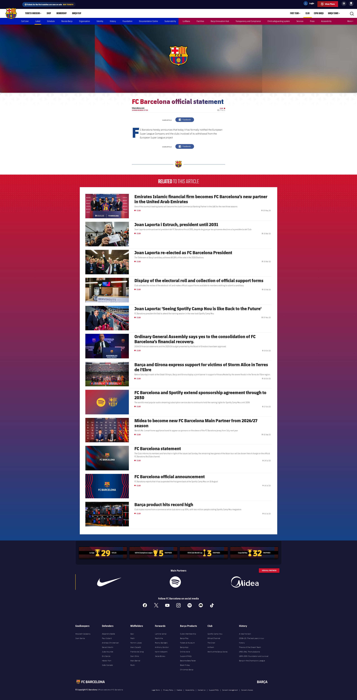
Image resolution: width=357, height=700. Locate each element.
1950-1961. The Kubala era (249, 652)
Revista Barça (66, 21)
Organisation (84, 21)
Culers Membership (188, 634)
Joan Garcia (80, 638)
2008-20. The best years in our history (251, 640)
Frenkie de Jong (136, 652)
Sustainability (170, 21)
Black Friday (185, 665)
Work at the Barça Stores (218, 652)
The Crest (211, 643)
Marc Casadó (135, 647)
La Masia (186, 21)
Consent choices (247, 690)
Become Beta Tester (188, 660)
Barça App (184, 647)
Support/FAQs (186, 656)
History (113, 21)
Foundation (127, 21)
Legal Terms (156, 690)
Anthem (211, 647)
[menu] (351, 3)
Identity (100, 21)
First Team (294, 13)
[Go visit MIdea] (244, 582)
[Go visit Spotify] (175, 582)
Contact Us (202, 690)
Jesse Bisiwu (160, 656)
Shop (49, 13)
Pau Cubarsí (107, 638)
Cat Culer (25, 21)
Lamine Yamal (160, 634)
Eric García (106, 656)
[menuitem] (351, 3)
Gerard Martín (107, 647)
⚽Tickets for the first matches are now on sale (49, 4)
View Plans (330, 4)
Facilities (200, 21)
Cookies (179, 690)
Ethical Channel (214, 638)
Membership (61, 13)
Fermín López (136, 643)
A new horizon (245, 634)
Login (310, 4)
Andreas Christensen (110, 643)
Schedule (51, 21)
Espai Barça (319, 13)
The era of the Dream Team (250, 647)
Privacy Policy (168, 690)
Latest (37, 21)
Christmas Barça (186, 669)
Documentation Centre (148, 21)
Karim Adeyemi (161, 652)
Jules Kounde (107, 652)
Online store (185, 652)
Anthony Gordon (162, 647)
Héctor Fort (106, 660)
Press (312, 21)
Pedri (132, 638)
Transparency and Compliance (248, 21)
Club (307, 13)
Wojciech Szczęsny (83, 634)
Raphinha (159, 638)
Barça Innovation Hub (220, 21)
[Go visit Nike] (109, 582)
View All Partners (269, 570)
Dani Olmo (134, 656)
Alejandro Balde (108, 634)
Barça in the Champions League (252, 660)
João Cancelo (107, 665)
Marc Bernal (135, 660)
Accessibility (326, 21)
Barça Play (76, 13)
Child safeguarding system (278, 21)
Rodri (132, 665)
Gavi (132, 634)
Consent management (230, 690)
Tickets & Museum (32, 13)
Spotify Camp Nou (215, 634)
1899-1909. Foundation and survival (253, 656)
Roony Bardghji (161, 643)
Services (299, 21)
